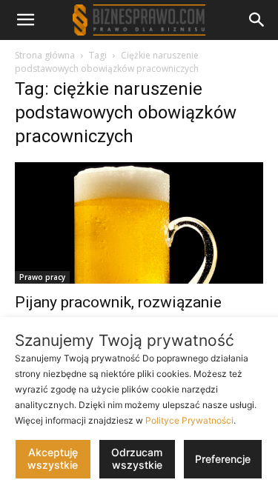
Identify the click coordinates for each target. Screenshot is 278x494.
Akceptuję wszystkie (52, 458)
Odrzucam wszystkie (136, 458)
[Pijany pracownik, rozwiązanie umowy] (139, 223)
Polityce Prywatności (189, 420)
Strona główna (45, 55)
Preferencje (223, 459)
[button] (25, 20)
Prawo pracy (42, 277)
